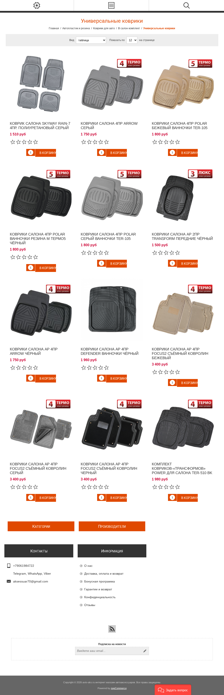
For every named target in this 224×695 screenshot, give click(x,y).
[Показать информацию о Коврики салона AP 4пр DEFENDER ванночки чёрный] (112, 309)
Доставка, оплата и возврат (103, 573)
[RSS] (112, 628)
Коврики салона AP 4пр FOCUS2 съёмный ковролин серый (38, 468)
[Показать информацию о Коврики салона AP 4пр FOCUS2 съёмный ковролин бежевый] (183, 309)
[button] (173, 689)
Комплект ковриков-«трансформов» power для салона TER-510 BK (182, 468)
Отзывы (89, 605)
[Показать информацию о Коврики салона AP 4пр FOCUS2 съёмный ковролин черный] (112, 424)
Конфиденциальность (100, 597)
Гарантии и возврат (98, 589)
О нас (88, 565)
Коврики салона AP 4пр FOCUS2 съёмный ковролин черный (109, 468)
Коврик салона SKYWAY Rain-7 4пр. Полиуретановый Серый (40, 125)
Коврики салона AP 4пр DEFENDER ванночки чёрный (109, 351)
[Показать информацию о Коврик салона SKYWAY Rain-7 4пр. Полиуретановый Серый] (41, 84)
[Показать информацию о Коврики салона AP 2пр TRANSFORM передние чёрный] (183, 194)
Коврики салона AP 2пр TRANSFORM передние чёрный (182, 236)
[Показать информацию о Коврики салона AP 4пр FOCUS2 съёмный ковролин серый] (41, 424)
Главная (54, 28)
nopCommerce (119, 688)
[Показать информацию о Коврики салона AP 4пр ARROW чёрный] (41, 309)
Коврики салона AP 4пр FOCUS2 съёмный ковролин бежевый (180, 353)
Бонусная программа (99, 581)
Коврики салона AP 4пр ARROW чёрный (34, 351)
